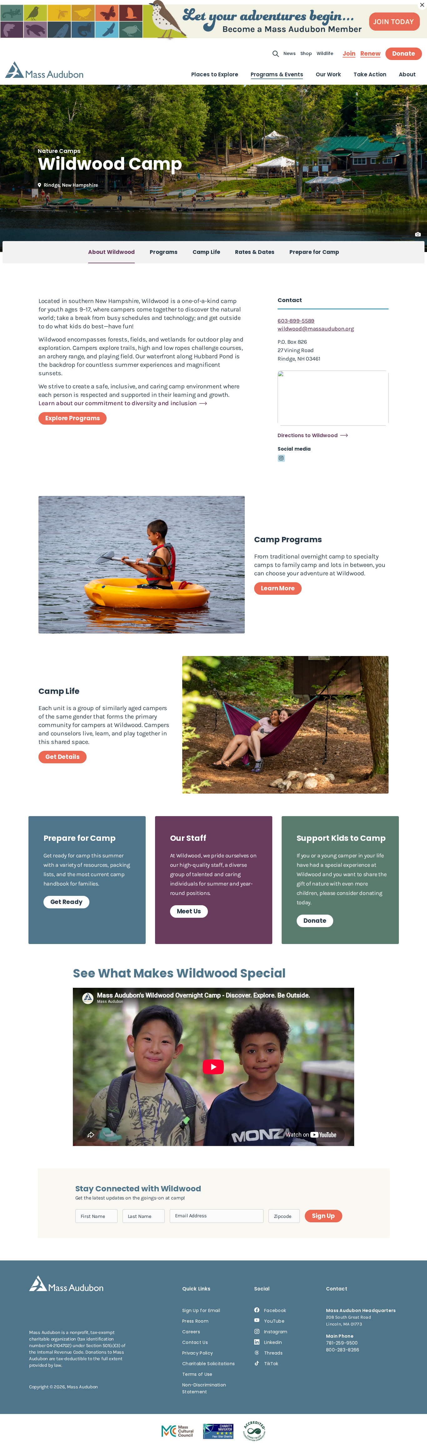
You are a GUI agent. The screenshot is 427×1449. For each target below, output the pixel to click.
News (290, 53)
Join (349, 54)
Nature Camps (59, 151)
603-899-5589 (296, 320)
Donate (403, 53)
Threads (273, 1353)
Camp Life (206, 252)
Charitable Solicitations (208, 1364)
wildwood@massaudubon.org (316, 328)
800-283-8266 (342, 1350)
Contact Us (195, 1342)
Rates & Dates (254, 252)
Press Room (195, 1321)
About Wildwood (111, 252)
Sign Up (323, 1216)
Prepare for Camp (314, 252)
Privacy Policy (197, 1353)
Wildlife (325, 53)
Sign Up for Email (201, 1310)
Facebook (275, 1310)
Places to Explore (214, 74)
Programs (164, 252)
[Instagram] (281, 458)
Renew (370, 54)
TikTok (271, 1364)
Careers (191, 1332)
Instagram (276, 1332)
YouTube (274, 1321)
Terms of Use (197, 1374)
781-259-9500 (342, 1343)
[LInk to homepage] (44, 69)
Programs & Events (277, 74)
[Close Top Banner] (422, 5)
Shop (306, 53)
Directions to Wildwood (308, 435)
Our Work (328, 74)
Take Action (370, 74)
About (407, 74)
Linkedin (273, 1342)
